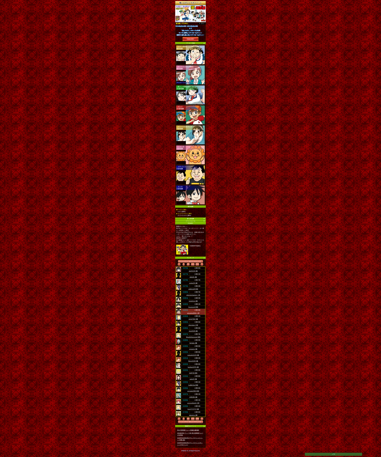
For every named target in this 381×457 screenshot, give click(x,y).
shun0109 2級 (193, 331)
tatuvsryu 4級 (193, 415)
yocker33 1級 (193, 283)
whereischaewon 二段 (193, 295)
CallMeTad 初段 (193, 385)
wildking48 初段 (193, 289)
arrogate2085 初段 (193, 391)
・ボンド (179, 106)
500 (197, 264)
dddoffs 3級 (193, 277)
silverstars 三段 (193, 325)
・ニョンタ (180, 146)
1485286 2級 (193, 397)
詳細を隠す (190, 39)
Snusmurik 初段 (193, 307)
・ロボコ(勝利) (181, 46)
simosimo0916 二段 (193, 313)
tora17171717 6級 (193, 409)
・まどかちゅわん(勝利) (184, 66)
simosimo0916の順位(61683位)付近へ (190, 261)
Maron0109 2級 (193, 361)
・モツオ (179, 186)
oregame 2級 (193, 349)
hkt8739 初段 (193, 373)
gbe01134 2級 (193, 271)
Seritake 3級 (193, 343)
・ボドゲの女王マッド (184, 126)
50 (188, 264)
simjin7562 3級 (193, 319)
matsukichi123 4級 (193, 355)
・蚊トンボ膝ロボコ (183, 86)
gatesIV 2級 (193, 379)
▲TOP (333, 454)
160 (193, 264)
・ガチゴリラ (181, 166)
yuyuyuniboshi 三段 (193, 403)
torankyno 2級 (193, 301)
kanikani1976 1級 (193, 367)
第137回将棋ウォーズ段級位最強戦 (188, 430)
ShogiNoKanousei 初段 (193, 337)
